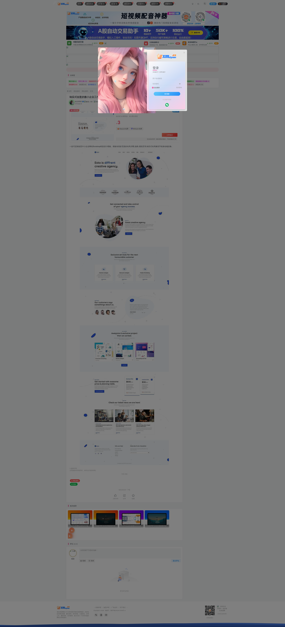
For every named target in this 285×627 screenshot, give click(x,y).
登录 (167, 94)
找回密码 (179, 87)
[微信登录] (167, 105)
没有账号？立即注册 (159, 72)
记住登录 (157, 88)
